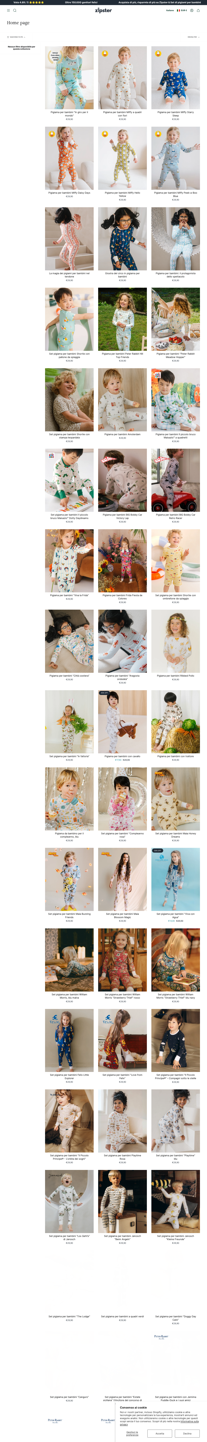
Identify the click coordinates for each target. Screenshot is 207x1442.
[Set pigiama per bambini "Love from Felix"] (122, 1040)
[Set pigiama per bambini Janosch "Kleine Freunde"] (175, 1201)
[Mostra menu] (8, 10)
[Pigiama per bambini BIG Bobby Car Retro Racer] (175, 480)
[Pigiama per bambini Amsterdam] (122, 399)
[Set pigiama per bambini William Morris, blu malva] (69, 960)
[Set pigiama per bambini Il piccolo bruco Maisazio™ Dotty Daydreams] (69, 480)
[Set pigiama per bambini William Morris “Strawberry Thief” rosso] (122, 960)
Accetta (160, 1433)
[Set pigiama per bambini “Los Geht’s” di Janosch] (69, 1201)
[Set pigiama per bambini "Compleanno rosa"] (122, 799)
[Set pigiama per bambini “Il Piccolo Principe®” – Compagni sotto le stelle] (175, 1040)
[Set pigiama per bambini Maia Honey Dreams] (175, 799)
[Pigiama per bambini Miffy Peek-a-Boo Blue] (175, 158)
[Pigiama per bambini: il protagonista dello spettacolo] (175, 238)
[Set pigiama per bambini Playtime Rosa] (122, 1121)
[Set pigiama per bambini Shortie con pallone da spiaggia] (69, 319)
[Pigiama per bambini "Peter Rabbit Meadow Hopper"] (175, 319)
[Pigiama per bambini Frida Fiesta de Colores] (122, 560)
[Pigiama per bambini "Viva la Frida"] (69, 560)
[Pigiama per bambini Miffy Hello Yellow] (122, 158)
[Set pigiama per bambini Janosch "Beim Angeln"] (122, 1201)
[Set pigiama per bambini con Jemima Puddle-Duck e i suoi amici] (175, 1362)
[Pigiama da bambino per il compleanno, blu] (69, 799)
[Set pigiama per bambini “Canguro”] (69, 1362)
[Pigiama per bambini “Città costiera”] (69, 641)
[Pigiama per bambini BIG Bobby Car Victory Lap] (122, 480)
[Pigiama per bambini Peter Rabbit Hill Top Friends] (122, 319)
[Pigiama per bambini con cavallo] (122, 721)
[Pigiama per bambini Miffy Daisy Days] (69, 158)
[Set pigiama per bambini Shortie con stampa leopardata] (69, 399)
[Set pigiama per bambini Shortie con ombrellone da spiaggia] (175, 560)
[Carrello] (198, 10)
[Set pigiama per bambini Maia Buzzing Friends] (69, 879)
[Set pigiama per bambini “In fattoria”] (69, 721)
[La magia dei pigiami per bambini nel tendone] (69, 238)
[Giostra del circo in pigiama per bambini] (122, 238)
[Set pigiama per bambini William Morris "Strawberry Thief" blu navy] (175, 960)
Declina (187, 1433)
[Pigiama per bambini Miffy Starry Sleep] (175, 77)
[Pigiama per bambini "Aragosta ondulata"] (122, 641)
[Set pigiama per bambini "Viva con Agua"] (175, 879)
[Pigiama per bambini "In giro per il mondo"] (69, 77)
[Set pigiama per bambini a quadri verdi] (122, 1281)
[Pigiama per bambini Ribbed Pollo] (175, 641)
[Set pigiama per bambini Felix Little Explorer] (69, 1040)
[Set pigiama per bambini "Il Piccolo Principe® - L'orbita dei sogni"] (69, 1121)
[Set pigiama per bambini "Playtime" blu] (175, 1121)
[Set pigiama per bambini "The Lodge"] (69, 1281)
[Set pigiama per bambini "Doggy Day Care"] (175, 1281)
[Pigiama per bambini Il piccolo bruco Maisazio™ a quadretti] (175, 399)
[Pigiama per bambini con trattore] (175, 721)
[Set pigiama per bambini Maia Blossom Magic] (122, 879)
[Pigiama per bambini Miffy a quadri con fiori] (122, 77)
